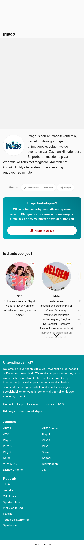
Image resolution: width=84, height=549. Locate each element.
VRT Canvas (50, 428)
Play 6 (7, 452)
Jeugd (67, 187)
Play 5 (7, 440)
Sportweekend (12, 502)
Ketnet (7, 457)
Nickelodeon (50, 463)
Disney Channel (13, 469)
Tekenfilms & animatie (40, 187)
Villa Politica (10, 496)
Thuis (6, 484)
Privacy (49, 404)
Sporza (46, 452)
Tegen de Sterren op (16, 519)
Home (36, 544)
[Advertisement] (42, 83)
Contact (8, 404)
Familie (7, 513)
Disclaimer (34, 404)
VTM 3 (7, 446)
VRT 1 (7, 428)
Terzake (8, 490)
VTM (6, 434)
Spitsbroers (10, 525)
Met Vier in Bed (13, 507)
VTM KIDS (10, 463)
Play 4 (46, 434)
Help (20, 404)
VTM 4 (46, 446)
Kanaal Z (48, 457)
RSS (61, 404)
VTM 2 (46, 440)
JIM (44, 469)
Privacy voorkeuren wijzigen (22, 411)
